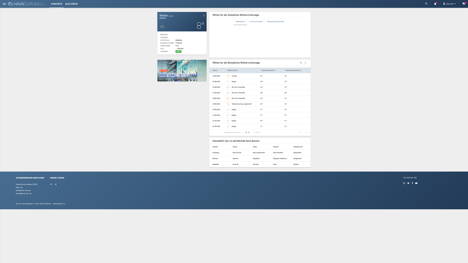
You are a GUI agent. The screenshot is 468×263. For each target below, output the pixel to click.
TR (51, 184)
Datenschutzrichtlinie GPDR (26, 184)
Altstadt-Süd (298, 147)
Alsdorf (276, 147)
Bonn (275, 164)
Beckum (236, 158)
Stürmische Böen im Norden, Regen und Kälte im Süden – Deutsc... (180, 75)
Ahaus (235, 147)
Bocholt (235, 164)
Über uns (19, 187)
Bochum (256, 164)
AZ (55, 184)
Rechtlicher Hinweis (23, 191)
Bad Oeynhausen (259, 153)
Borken (296, 164)
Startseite (56, 4)
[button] (426, 4)
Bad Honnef (237, 153)
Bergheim (256, 158)
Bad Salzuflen (278, 153)
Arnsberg (216, 153)
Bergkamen (298, 158)
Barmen (215, 158)
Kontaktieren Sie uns (24, 194)
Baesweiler (297, 153)
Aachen (215, 147)
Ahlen (255, 147)
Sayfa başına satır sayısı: (233, 132)
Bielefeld (216, 164)
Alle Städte (71, 4)
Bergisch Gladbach (280, 158)
